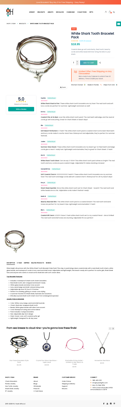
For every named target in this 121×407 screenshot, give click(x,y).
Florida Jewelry (10, 384)
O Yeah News (38, 391)
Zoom (64, 87)
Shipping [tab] (26, 263)
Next (113, 328)
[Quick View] (11, 335)
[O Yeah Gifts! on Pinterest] (114, 403)
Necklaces (60, 12)
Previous (110, 328)
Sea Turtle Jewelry (11, 386)
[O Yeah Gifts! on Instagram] (110, 403)
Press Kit (37, 389)
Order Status (66, 381)
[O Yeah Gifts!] (10, 12)
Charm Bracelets (11, 381)
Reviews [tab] (48, 263)
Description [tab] (11, 263)
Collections (82, 12)
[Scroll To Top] (115, 384)
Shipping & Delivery (68, 384)
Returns (64, 389)
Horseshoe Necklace (102, 360)
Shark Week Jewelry (12, 389)
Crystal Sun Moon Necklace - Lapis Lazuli (47, 361)
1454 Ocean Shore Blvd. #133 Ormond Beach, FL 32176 (101, 389)
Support (65, 386)
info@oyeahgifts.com (100, 383)
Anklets (50, 12)
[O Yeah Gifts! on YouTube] (107, 403)
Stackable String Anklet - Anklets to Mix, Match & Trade (74, 362)
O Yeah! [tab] (19, 263)
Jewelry (32, 12)
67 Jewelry (9, 391)
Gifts (91, 12)
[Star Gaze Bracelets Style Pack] (19, 344)
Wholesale (37, 386)
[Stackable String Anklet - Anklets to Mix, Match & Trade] (74, 344)
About (36, 381)
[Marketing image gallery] (60, 241)
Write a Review (21, 109)
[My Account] (105, 12)
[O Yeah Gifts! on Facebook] (103, 403)
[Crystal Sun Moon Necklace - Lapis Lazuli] (46, 344)
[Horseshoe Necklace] (102, 344)
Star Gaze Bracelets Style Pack (19, 361)
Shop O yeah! (11, 24)
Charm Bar (71, 12)
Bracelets (41, 12)
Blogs (35, 384)
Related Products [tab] (37, 263)
